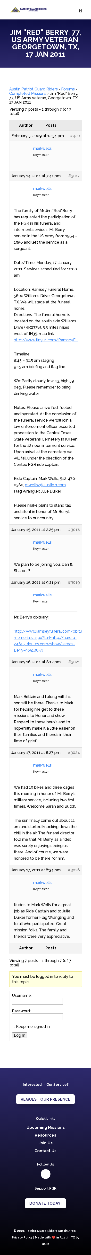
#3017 (74, 176)
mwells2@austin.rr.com (45, 485)
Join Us (46, 1143)
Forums (68, 89)
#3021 (74, 662)
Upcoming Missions (45, 1127)
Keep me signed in (33, 1027)
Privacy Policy (22, 1237)
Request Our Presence (45, 1099)
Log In (19, 1035)
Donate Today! (45, 1203)
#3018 (74, 529)
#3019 (74, 582)
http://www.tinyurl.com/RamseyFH (46, 340)
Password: (21, 1011)
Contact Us (45, 1151)
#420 (75, 135)
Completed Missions (27, 93)
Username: (22, 995)
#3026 (74, 870)
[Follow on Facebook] (45, 1174)
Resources (45, 1135)
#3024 (74, 752)
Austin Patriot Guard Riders (33, 89)
